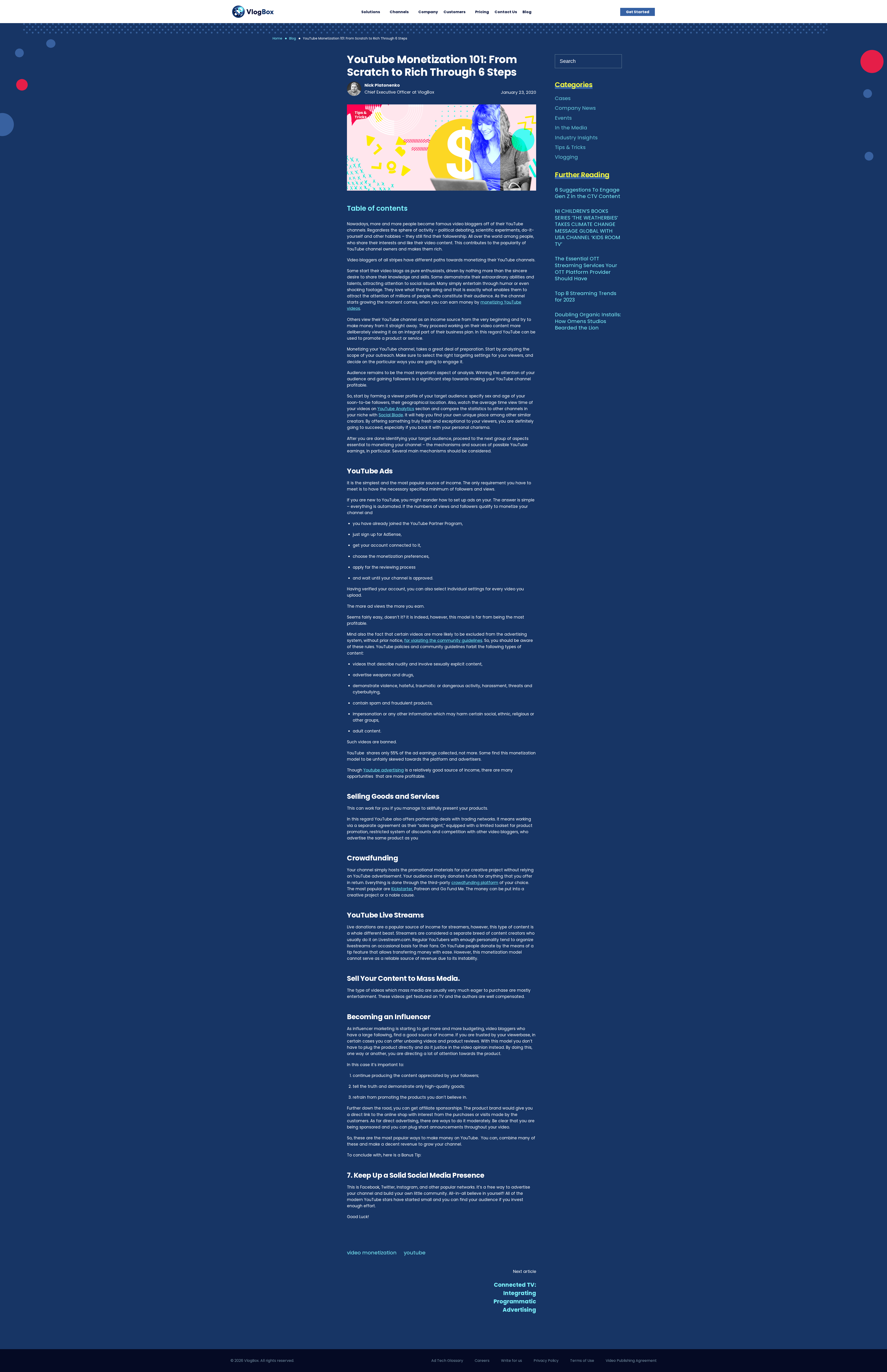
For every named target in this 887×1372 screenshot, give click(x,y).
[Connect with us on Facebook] (343, 1360)
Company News (575, 108)
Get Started (637, 12)
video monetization (372, 1253)
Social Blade (391, 415)
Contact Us (506, 12)
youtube (414, 1253)
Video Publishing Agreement (631, 1360)
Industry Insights (576, 137)
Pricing (482, 12)
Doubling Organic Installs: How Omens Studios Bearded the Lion (588, 321)
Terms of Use (582, 1360)
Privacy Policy (546, 1360)
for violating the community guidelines (443, 640)
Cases (563, 98)
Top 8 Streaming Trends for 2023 (585, 296)
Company (428, 12)
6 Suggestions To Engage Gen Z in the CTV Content (587, 193)
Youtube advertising (383, 770)
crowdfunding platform (474, 882)
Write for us (511, 1360)
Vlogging (566, 157)
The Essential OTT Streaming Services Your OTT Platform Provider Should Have (586, 269)
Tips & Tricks (361, 114)
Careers (482, 1360)
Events (563, 118)
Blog (527, 12)
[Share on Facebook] (327, 85)
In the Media (571, 127)
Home (277, 38)
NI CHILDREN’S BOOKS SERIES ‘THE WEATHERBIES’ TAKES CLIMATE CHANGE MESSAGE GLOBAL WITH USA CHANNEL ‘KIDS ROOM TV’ (587, 228)
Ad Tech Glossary (447, 1360)
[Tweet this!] (327, 116)
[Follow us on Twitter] (376, 1360)
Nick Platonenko (382, 85)
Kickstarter (401, 889)
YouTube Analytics (395, 409)
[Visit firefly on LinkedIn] (359, 1360)
